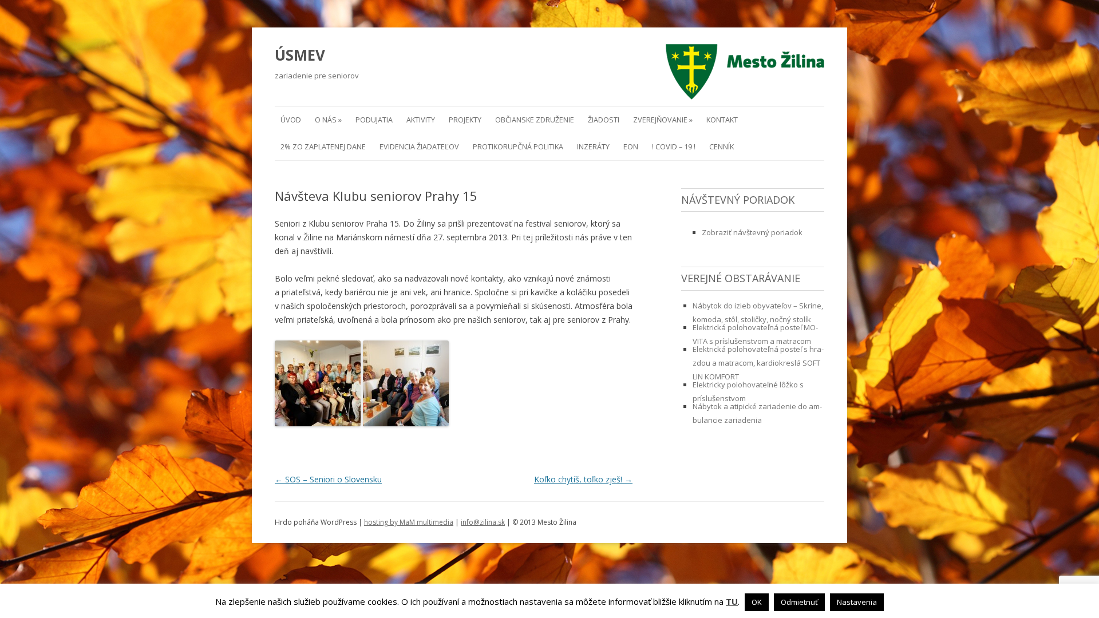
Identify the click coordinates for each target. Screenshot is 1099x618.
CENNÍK (721, 147)
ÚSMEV (300, 55)
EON (630, 147)
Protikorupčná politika (518, 147)
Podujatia (374, 120)
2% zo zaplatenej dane (323, 147)
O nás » (328, 120)
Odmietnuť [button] (799, 602)
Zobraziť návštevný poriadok (752, 232)
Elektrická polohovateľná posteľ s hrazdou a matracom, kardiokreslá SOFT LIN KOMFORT (758, 363)
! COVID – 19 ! (673, 147)
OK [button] (757, 602)
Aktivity (420, 120)
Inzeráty (593, 147)
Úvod (290, 120)
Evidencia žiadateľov (419, 147)
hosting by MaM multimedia (408, 522)
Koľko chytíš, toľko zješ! (583, 479)
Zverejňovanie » (663, 120)
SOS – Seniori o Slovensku (328, 479)
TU (732, 601)
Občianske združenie (534, 120)
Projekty (465, 120)
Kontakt (722, 120)
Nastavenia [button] (857, 602)
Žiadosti (603, 120)
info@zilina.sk (483, 522)
